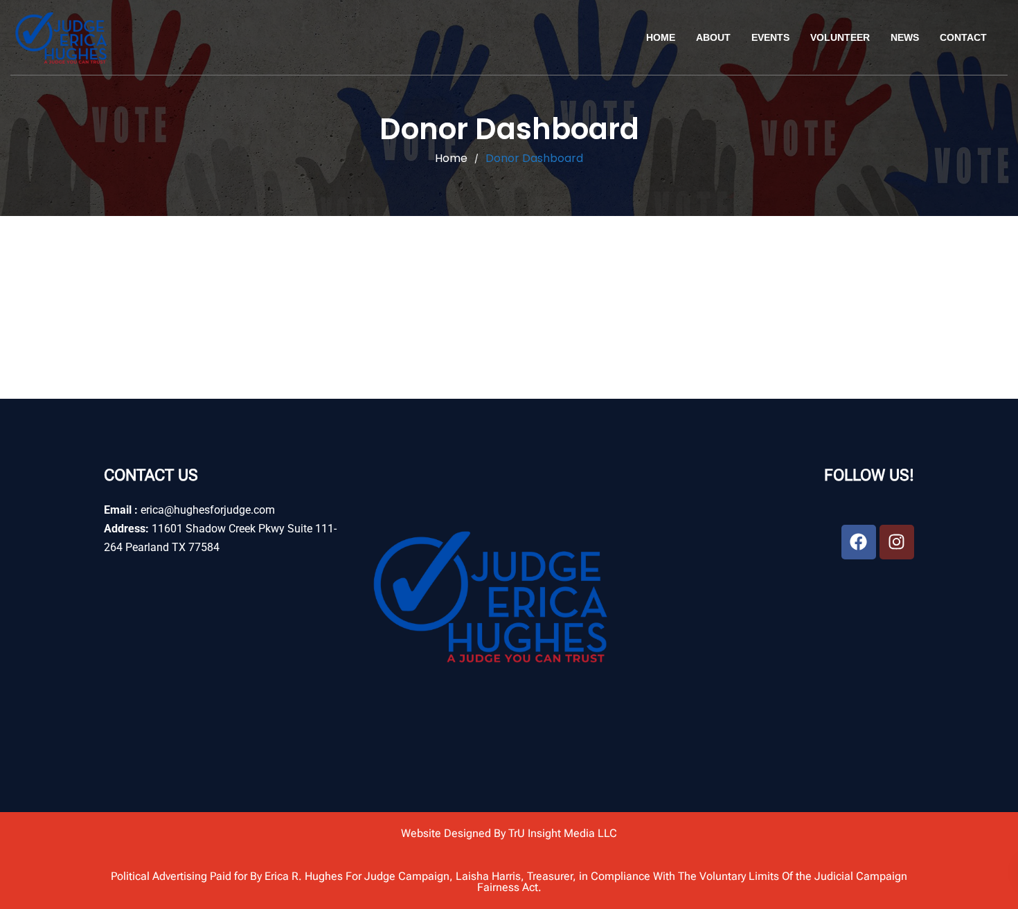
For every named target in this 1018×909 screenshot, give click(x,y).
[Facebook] (858, 542)
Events (770, 37)
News (905, 37)
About (713, 37)
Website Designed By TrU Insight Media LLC (509, 833)
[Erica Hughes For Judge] (62, 37)
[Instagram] (896, 542)
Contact (963, 37)
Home (660, 37)
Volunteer (840, 37)
